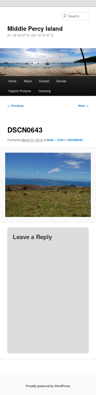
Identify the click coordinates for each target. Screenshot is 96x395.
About (28, 81)
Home (12, 81)
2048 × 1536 (55, 140)
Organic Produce (19, 91)
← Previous (15, 105)
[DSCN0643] (48, 185)
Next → (83, 105)
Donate (61, 81)
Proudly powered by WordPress (48, 386)
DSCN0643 (75, 140)
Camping (44, 91)
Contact (44, 81)
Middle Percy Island (35, 28)
